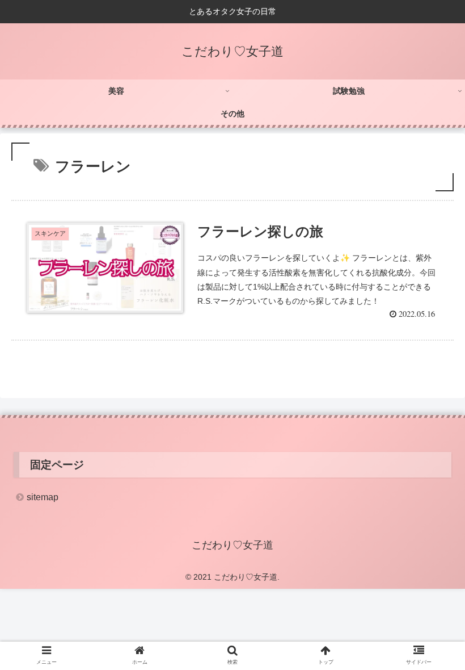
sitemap (42, 497)
